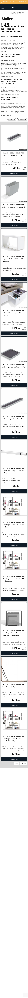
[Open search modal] (13, 7)
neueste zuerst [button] (21, 119)
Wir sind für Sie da (18, 7)
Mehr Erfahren (14, 173)
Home (2, 13)
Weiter (25, 763)
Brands (7, 13)
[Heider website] (2, 7)
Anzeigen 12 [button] (11, 119)
